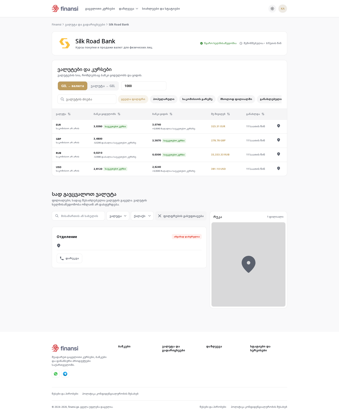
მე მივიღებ (218, 114)
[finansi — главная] (65, 8)
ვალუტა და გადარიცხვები (85, 24)
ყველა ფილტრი (133, 99)
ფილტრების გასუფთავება (183, 216)
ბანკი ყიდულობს (105, 114)
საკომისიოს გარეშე (197, 99)
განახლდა (253, 114)
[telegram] (65, 374)
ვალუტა (61, 114)
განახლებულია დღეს (276, 99)
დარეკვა (72, 258)
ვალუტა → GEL (103, 86)
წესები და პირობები (65, 393)
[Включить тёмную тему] (272, 9)
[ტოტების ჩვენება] (278, 126)
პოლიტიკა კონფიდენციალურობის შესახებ (110, 393)
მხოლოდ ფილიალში (236, 99)
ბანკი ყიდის (160, 114)
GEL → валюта (72, 86)
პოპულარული (163, 99)
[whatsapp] (56, 374)
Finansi (56, 24)
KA (282, 8)
